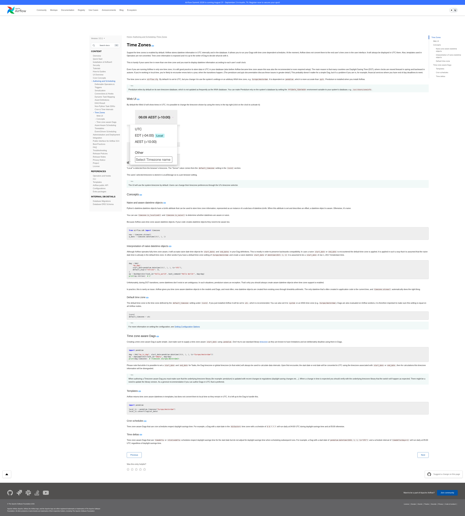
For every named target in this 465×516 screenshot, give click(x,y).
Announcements (109, 10)
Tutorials (96, 68)
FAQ (95, 147)
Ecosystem (132, 10)
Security (96, 65)
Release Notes (99, 157)
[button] (98, 38)
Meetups (54, 10)
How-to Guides (99, 71)
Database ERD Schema (103, 204)
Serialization (100, 90)
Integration (97, 138)
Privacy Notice (99, 160)
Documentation (67, 10)
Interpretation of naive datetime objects (448, 56)
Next (423, 455)
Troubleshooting (100, 150)
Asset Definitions (102, 100)
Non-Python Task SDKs (105, 106)
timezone (264, 342)
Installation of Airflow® (102, 62)
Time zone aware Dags (106, 122)
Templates (97, 182)
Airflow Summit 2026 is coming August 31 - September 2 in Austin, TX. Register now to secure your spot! (232, 2)
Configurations (99, 188)
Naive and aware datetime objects (446, 50)
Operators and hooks (102, 176)
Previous (134, 455)
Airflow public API (100, 185)
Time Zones (100, 112)
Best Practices (99, 144)
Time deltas (440, 76)
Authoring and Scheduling (104, 81)
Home (129, 37)
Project (96, 163)
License (96, 166)
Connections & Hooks (104, 94)
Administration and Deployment (106, 135)
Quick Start (97, 59)
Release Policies (100, 153)
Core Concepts (99, 78)
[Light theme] (451, 10)
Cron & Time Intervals (104, 109)
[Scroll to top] (6, 474)
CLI (94, 179)
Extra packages (99, 191)
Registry (81, 10)
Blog (122, 10)
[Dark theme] (455, 10)
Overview (97, 56)
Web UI (100, 116)
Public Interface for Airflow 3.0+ (106, 141)
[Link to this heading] (152, 46)
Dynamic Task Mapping (105, 97)
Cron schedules (442, 72)
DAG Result (100, 103)
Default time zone (443, 61)
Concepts (101, 119)
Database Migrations (102, 201)
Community (41, 10)
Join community (447, 493)
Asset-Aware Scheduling (105, 125)
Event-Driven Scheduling (105, 131)
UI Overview (98, 75)
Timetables (99, 128)
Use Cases (93, 10)
